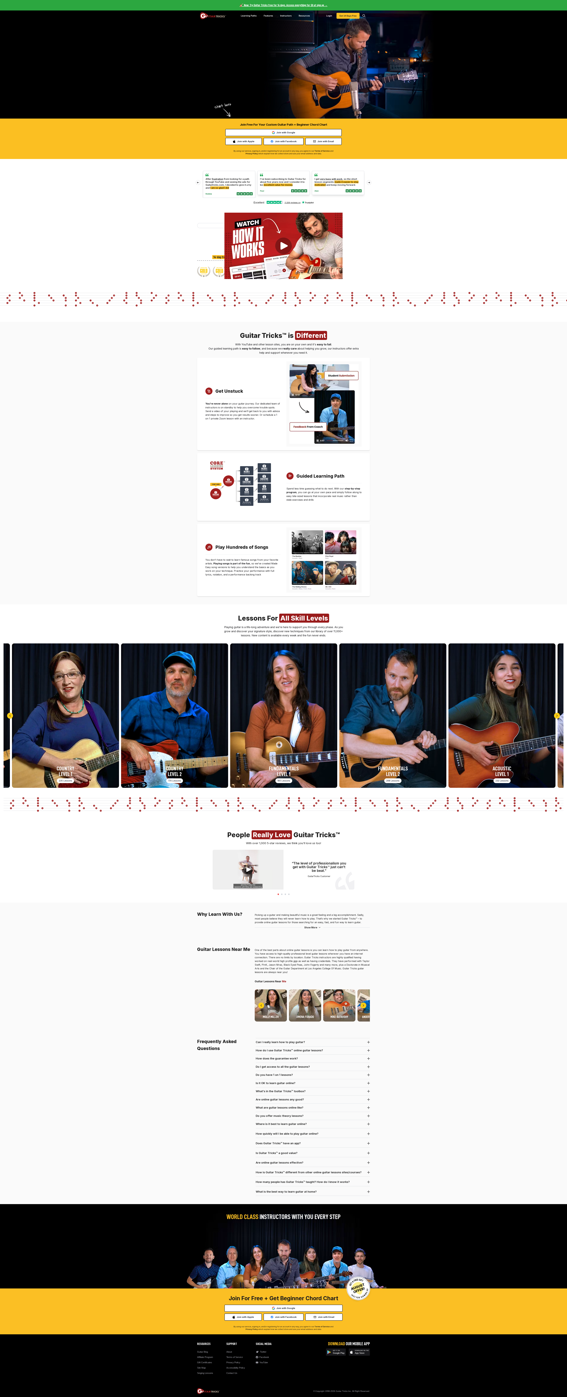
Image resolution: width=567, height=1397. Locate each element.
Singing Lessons (205, 1373)
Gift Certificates (204, 1362)
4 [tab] (288, 893)
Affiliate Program (205, 1357)
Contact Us (231, 1373)
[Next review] (369, 182)
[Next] (557, 716)
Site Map (201, 1367)
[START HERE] (215, 493)
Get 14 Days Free (348, 16)
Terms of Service (322, 151)
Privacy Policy (252, 153)
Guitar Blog (202, 1352)
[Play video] (283, 246)
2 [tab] (281, 893)
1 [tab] (278, 893)
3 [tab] (285, 893)
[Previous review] (198, 182)
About (229, 1352)
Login (329, 15)
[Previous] (10, 716)
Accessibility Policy (235, 1367)
